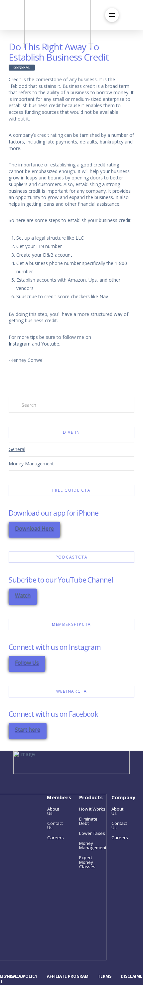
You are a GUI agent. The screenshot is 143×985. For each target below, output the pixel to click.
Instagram (20, 344)
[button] (112, 15)
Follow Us (27, 662)
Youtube (50, 344)
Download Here (34, 528)
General (17, 449)
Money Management (31, 463)
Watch (23, 595)
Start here (27, 729)
